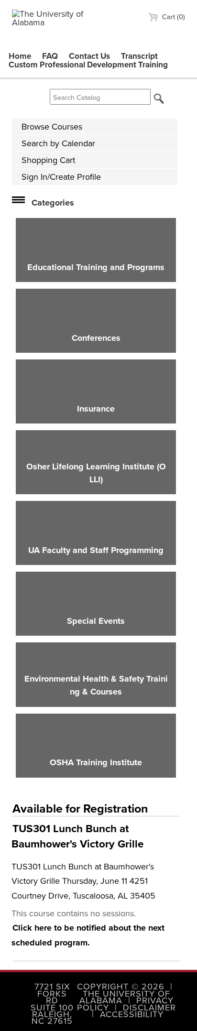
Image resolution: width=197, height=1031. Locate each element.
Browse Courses (52, 126)
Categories (53, 202)
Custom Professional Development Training (88, 64)
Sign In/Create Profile (61, 177)
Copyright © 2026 (120, 986)
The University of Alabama (124, 997)
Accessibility (132, 1014)
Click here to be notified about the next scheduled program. (87, 935)
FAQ (50, 56)
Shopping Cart (48, 160)
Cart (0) (172, 16)
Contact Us (89, 56)
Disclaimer (149, 1007)
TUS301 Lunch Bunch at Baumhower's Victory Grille (77, 836)
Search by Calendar (58, 143)
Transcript (139, 56)
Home (20, 56)
